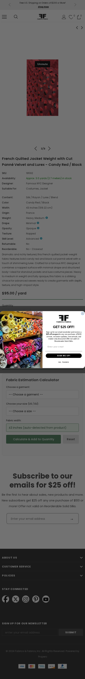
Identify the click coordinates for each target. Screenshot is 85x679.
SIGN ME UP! (63, 355)
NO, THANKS (64, 362)
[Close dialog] (82, 313)
